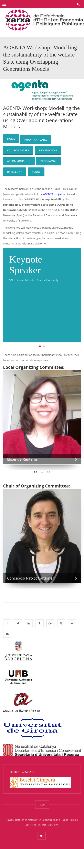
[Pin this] (61, 623)
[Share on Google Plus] (50, 623)
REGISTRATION (48, 150)
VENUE (36, 172)
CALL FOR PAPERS (18, 150)
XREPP (74, 189)
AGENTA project (52, 194)
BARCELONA (14, 172)
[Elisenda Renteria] (42, 413)
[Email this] (7, 634)
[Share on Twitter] (18, 623)
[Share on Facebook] (7, 623)
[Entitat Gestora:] (40, 782)
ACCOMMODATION (19, 161)
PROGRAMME (48, 161)
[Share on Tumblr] (39, 623)
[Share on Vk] (72, 623)
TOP (42, 804)
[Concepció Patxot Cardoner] (42, 535)
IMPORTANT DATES (35, 139)
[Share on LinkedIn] (29, 623)
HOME (11, 138)
